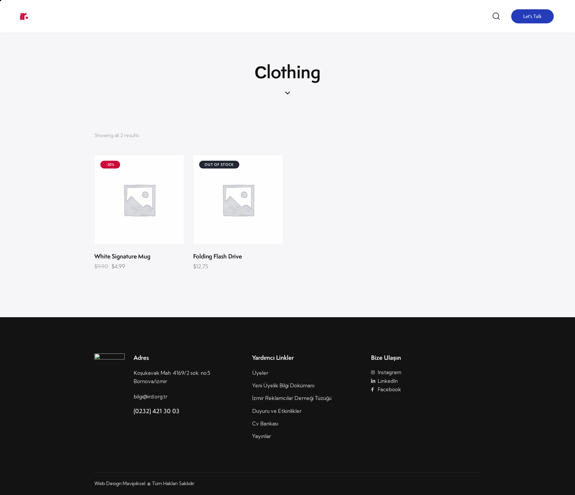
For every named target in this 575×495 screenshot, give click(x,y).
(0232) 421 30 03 (156, 411)
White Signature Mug (122, 256)
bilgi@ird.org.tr (150, 396)
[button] (123, 200)
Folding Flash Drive (217, 256)
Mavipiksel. (134, 483)
